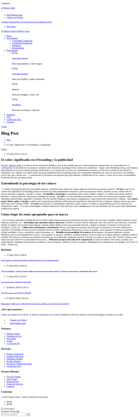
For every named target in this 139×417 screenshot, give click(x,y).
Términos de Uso (14, 336)
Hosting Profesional (15, 356)
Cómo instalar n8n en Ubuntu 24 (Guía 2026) (16, 282)
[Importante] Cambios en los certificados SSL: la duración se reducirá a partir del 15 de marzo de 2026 (35, 304)
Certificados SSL (14, 119)
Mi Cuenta (11, 26)
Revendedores (18, 48)
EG (16, 244)
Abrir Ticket (12, 379)
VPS (9, 117)
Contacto (10, 122)
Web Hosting (12, 38)
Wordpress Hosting (15, 359)
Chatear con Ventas (15, 17)
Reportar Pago (13, 381)
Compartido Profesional (22, 43)
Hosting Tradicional (15, 354)
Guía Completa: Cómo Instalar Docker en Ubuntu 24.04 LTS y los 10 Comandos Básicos (30, 260)
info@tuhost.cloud (14, 15)
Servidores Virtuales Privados (19, 364)
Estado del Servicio (15, 384)
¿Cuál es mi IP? (13, 343)
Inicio (9, 36)
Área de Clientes (14, 377)
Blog (9, 140)
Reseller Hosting (14, 361)
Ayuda (4, 126)
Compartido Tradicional (22, 41)
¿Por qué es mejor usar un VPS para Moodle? (16, 293)
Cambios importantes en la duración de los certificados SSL (26, 22)
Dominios (11, 115)
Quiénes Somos (13, 334)
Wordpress (16, 45)
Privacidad (11, 338)
